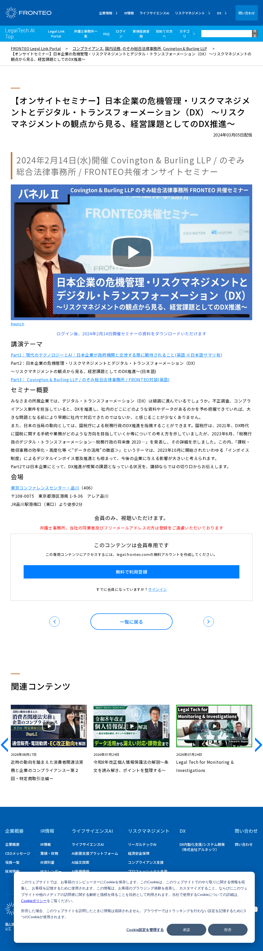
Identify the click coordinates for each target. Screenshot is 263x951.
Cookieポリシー (34, 900)
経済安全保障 (138, 853)
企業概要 (14, 830)
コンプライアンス (87, 48)
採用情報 (12, 871)
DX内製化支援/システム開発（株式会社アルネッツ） (202, 847)
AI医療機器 (80, 871)
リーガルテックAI (142, 844)
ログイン (121, 33)
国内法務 (112, 48)
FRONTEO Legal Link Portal (36, 48)
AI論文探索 (80, 862)
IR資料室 (47, 862)
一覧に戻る (131, 621)
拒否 (227, 929)
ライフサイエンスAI (154, 13)
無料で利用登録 (131, 571)
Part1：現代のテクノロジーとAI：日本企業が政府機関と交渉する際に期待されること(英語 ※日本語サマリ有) (116, 355)
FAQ (106, 33)
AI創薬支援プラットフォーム (95, 853)
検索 (255, 33)
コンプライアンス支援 (146, 862)
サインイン (157, 589)
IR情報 (129, 13)
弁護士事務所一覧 (85, 33)
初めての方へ (164, 33)
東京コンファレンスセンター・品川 (45, 488)
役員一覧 (12, 862)
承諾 (186, 929)
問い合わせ (246, 13)
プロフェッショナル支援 (147, 871)
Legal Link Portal (56, 33)
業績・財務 (49, 853)
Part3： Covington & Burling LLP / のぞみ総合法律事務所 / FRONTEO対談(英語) (90, 379)
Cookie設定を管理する (145, 929)
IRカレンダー (51, 871)
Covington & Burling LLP (185, 48)
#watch (17, 323)
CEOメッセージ (17, 853)
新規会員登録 (141, 33)
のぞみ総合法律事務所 (142, 48)
